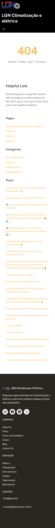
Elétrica (10, 162)
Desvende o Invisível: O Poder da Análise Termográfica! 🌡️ (25, 189)
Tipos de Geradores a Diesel (19, 275)
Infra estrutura (9, 471)
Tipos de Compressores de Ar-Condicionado (27, 339)
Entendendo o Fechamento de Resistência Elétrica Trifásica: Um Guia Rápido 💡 (27, 300)
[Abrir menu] (3, 29)
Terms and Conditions (12, 435)
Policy (5, 431)
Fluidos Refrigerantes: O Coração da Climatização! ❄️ (24, 253)
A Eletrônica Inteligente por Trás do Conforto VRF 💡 (24, 243)
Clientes (10, 131)
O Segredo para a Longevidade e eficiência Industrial (27, 317)
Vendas (6, 476)
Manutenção (13, 167)
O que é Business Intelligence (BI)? (23, 281)
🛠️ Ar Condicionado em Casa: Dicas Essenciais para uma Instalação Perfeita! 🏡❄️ (26, 231)
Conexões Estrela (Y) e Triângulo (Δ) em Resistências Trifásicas (25, 290)
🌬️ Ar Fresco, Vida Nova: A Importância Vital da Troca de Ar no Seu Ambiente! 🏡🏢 (26, 217)
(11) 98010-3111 (10, 498)
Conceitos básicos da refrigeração (23, 353)
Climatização (8, 467)
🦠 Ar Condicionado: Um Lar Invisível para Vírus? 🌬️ (26, 206)
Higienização (8, 480)
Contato (10, 136)
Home (9, 141)
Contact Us (7, 448)
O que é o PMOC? (14, 325)
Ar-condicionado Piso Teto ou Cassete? (25, 346)
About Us (6, 427)
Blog (4, 444)
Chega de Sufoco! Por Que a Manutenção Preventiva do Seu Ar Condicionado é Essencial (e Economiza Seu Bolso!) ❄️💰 (26, 264)
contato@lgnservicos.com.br (17, 507)
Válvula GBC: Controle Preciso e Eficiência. (27, 308)
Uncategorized (14, 172)
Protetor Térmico (14, 332)
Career (5, 440)
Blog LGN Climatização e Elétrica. (25, 126)
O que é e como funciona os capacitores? (26, 360)
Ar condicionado (15, 157)
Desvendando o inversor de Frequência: (25, 198)
